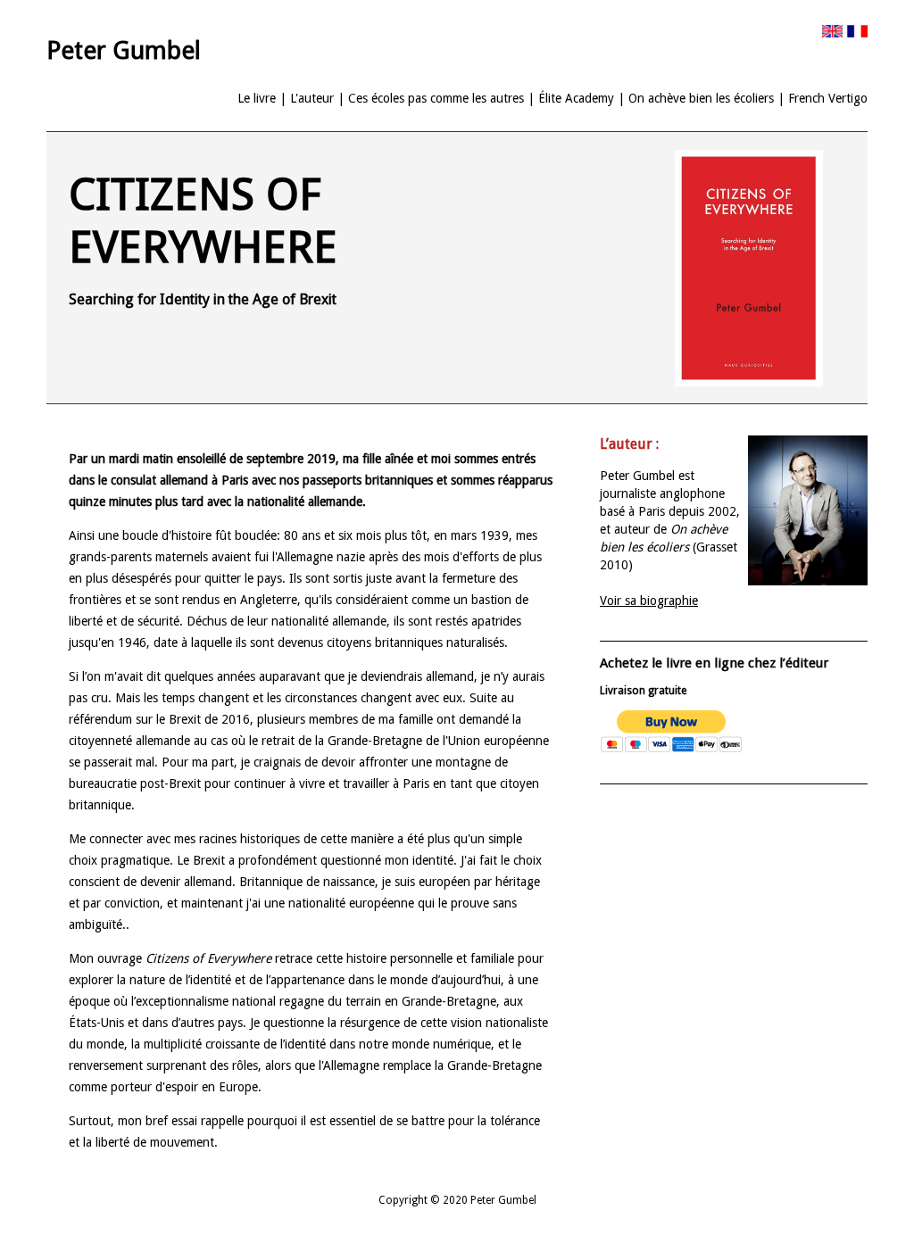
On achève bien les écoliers (701, 98)
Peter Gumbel (123, 50)
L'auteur (312, 98)
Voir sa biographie (649, 600)
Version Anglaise (832, 31)
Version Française (857, 31)
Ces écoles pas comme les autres (436, 98)
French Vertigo (828, 98)
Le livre (256, 98)
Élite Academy (576, 98)
